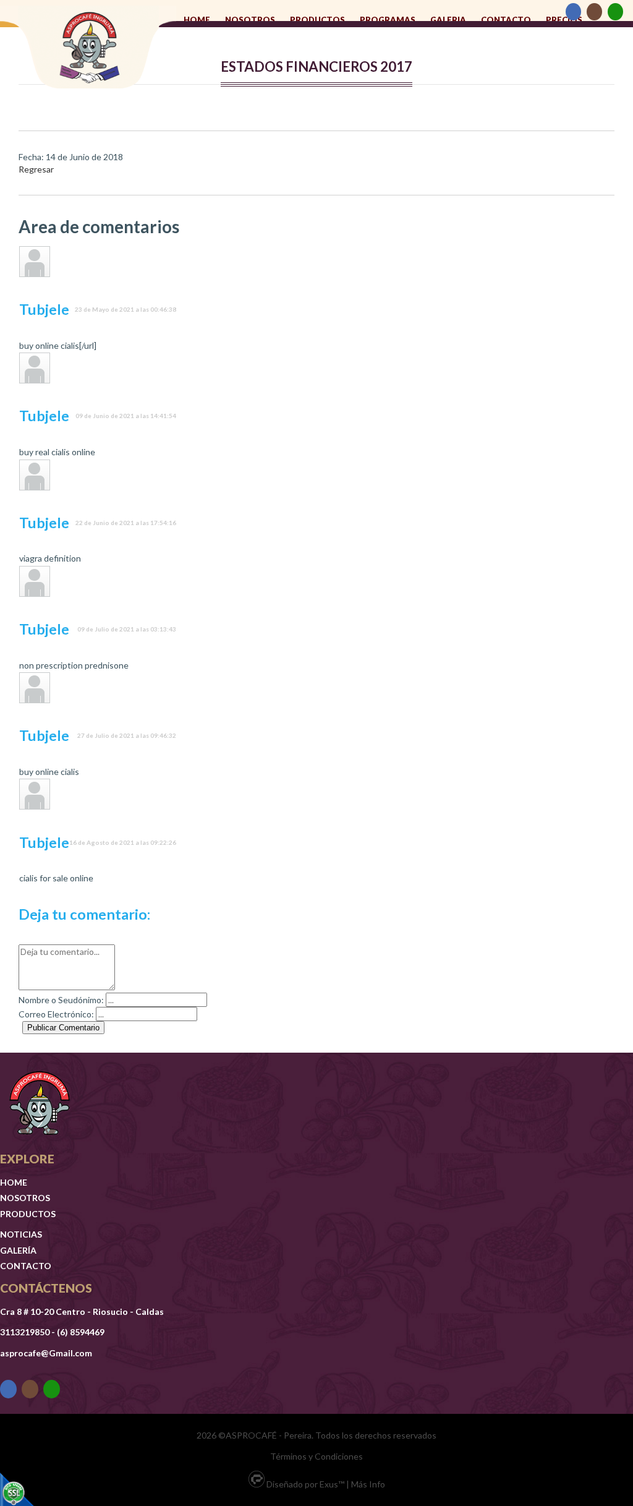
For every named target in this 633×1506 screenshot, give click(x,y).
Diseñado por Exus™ (305, 1484)
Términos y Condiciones (316, 1456)
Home (197, 20)
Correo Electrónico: (56, 1014)
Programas (387, 20)
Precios (564, 20)
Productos (317, 20)
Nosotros (250, 20)
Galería (18, 1250)
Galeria (448, 20)
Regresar (36, 169)
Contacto (506, 20)
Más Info (368, 1484)
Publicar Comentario (63, 1027)
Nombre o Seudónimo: (61, 1000)
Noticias (21, 1234)
